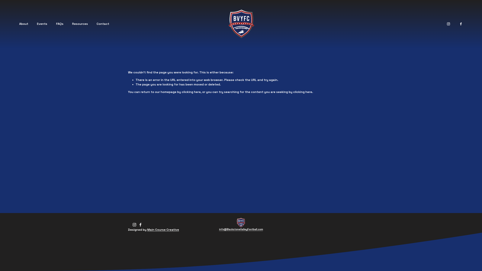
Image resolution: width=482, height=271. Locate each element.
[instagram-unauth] (448, 24)
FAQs (59, 24)
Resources (80, 24)
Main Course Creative (163, 230)
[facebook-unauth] (461, 24)
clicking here (191, 92)
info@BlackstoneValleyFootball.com (241, 229)
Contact (103, 24)
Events (42, 24)
